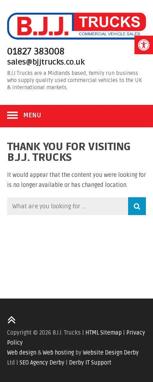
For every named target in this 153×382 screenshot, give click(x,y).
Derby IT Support (90, 362)
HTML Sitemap (103, 332)
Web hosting (58, 352)
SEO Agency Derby (42, 362)
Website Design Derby (111, 352)
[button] (143, 45)
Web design (21, 352)
